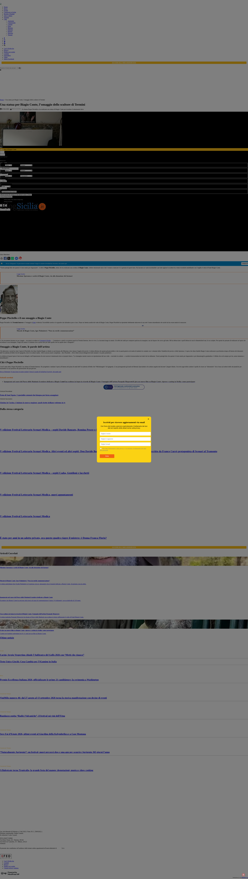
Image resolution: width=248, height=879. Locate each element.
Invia (107, 456)
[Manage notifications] (243, 874)
